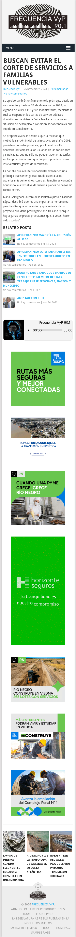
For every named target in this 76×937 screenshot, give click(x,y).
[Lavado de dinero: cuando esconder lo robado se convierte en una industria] (14, 841)
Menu (10, 47)
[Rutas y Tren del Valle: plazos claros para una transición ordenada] (61, 841)
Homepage (63, 927)
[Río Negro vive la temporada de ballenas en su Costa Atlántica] (38, 841)
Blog (26, 913)
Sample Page (40, 932)
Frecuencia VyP (11, 88)
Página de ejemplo (23, 927)
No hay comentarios (15, 93)
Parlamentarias (59, 88)
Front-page (44, 913)
